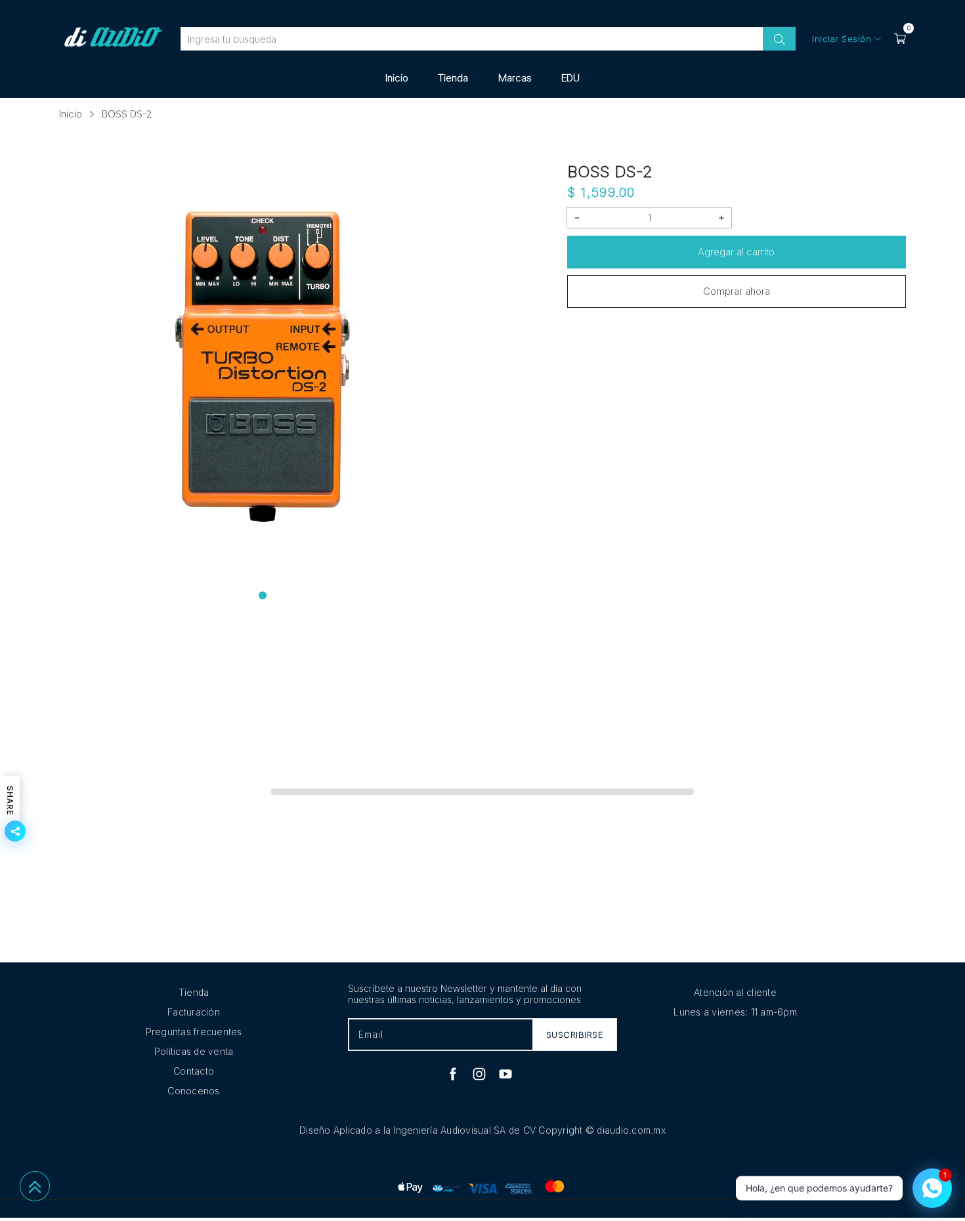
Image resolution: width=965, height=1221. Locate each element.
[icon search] (779, 39)
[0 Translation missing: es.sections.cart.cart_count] (900, 39)
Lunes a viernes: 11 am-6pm (735, 1012)
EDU (570, 78)
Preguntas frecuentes (194, 1031)
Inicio (396, 78)
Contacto (193, 1071)
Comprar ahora (736, 291)
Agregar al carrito (736, 252)
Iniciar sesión (841, 38)
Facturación (193, 1012)
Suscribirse (575, 1034)
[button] (262, 595)
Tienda (453, 78)
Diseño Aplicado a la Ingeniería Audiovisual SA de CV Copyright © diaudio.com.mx (482, 1130)
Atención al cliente (735, 992)
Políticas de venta (194, 1051)
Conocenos (193, 1090)
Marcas (515, 78)
